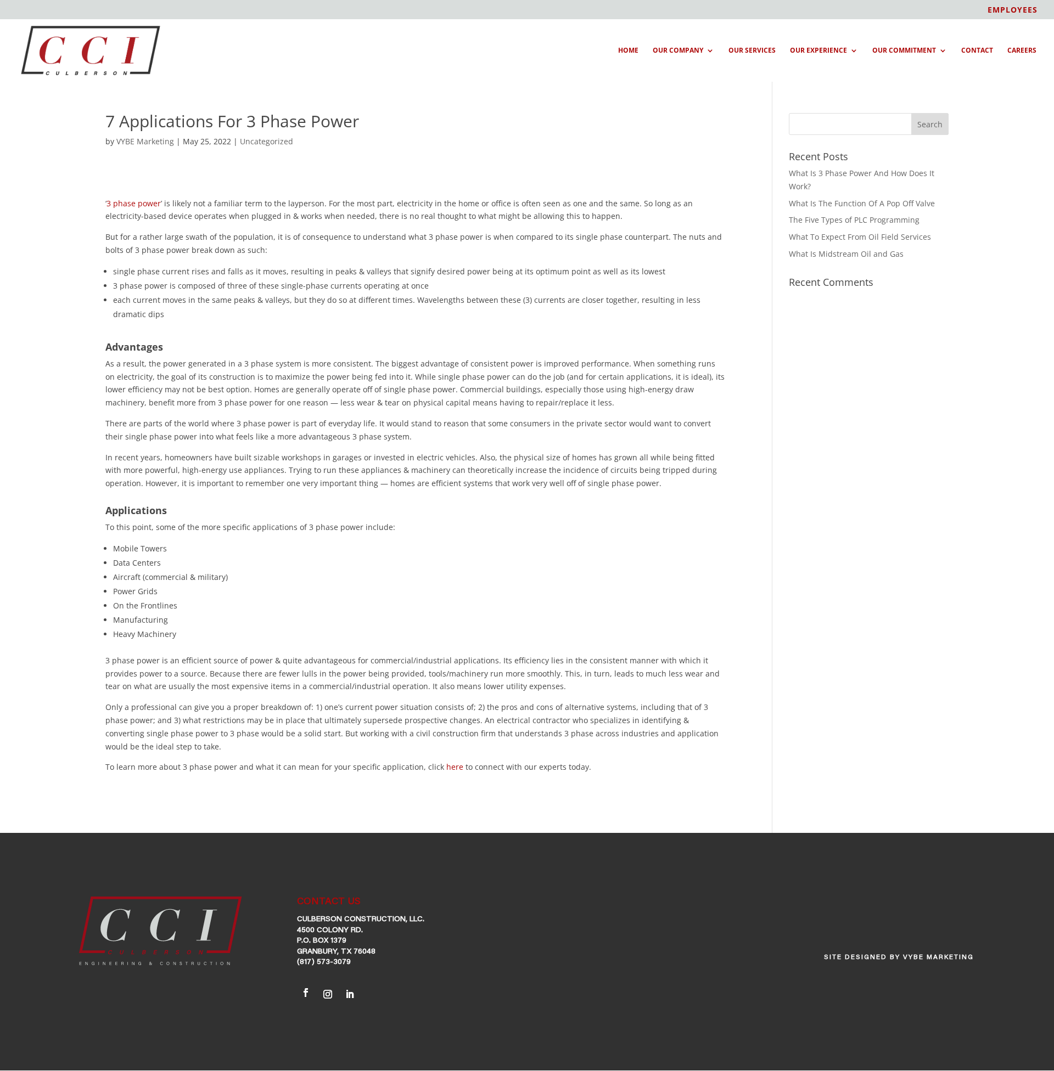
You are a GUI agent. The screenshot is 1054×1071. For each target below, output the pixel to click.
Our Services (752, 51)
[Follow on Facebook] (306, 992)
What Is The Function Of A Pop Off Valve (862, 203)
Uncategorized (266, 141)
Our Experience (818, 51)
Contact (977, 51)
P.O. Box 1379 (321, 941)
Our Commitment (904, 51)
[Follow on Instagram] (328, 993)
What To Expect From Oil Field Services (860, 237)
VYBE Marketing (145, 141)
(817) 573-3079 (324, 962)
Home (628, 51)
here (454, 767)
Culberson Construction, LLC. (360, 919)
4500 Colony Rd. (330, 930)
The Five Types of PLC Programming (854, 220)
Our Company (678, 51)
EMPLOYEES (1013, 10)
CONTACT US (328, 902)
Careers (1021, 51)
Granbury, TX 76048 (336, 952)
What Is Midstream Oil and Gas (846, 254)
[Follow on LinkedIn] (349, 993)
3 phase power (133, 203)
